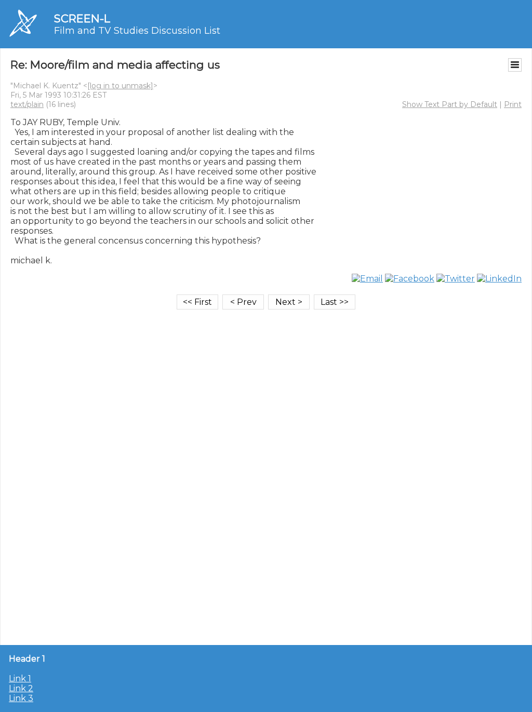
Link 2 (21, 688)
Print (513, 104)
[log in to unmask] (120, 85)
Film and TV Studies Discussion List (137, 30)
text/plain (27, 104)
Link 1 (20, 678)
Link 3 (21, 698)
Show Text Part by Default (449, 104)
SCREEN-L (82, 18)
